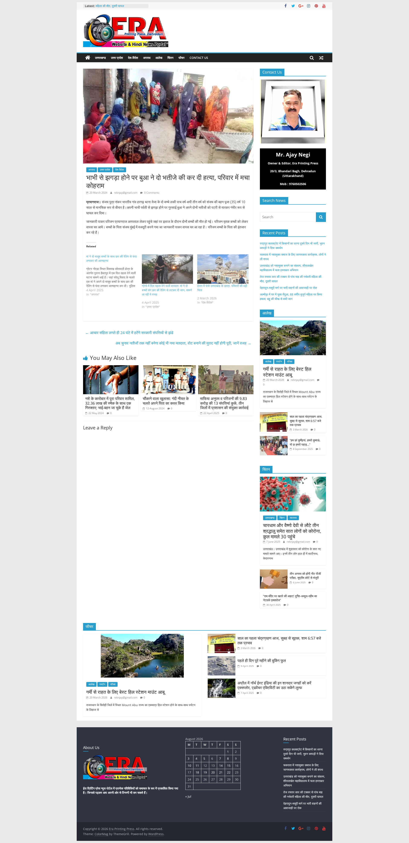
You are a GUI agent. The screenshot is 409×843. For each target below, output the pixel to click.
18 (197, 772)
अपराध (146, 58)
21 (221, 772)
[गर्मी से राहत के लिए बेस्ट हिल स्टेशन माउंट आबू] (293, 323)
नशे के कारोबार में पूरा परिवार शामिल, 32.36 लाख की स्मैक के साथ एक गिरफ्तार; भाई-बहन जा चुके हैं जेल (110, 403)
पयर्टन (279, 361)
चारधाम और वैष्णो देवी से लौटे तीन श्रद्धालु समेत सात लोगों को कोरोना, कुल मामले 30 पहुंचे (292, 531)
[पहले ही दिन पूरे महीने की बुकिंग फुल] (221, 658)
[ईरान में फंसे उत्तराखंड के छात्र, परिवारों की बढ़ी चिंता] (223, 269)
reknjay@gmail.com (126, 192)
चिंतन (170, 58)
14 (221, 765)
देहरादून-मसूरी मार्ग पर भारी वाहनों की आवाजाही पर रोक (288, 288)
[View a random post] (321, 57)
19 (205, 772)
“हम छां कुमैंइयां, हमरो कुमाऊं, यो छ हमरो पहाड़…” (305, 442)
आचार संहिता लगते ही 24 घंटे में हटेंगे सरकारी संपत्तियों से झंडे (129, 332)
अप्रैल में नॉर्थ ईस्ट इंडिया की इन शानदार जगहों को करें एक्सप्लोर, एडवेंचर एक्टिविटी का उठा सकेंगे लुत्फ (274, 685)
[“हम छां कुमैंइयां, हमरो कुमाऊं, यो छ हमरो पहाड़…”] (274, 438)
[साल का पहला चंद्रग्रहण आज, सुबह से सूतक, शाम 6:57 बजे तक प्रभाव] (274, 415)
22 (228, 772)
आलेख (159, 58)
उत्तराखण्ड (100, 58)
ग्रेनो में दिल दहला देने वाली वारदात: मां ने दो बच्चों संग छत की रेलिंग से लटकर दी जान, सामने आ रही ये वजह (167, 290)
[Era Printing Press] (87, 57)
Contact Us (199, 58)
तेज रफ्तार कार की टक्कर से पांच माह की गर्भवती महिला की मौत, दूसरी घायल (121, 8)
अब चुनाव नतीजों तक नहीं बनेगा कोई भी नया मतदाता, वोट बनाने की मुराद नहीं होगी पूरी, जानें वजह (183, 343)
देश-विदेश (133, 58)
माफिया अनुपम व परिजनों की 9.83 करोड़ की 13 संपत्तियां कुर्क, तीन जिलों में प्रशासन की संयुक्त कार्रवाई (224, 403)
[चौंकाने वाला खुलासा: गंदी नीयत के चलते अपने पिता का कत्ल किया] (168, 367)
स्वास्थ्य (293, 518)
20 (213, 772)
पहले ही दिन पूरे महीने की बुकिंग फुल (262, 660)
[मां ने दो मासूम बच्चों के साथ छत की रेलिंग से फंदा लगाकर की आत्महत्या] (114, 275)
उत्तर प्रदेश (117, 58)
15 (228, 765)
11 (197, 765)
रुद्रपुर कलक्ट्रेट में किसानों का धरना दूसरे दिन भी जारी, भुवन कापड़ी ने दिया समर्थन (303, 753)
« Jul (188, 796)
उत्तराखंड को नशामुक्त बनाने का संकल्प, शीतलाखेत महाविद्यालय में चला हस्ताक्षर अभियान (304, 780)
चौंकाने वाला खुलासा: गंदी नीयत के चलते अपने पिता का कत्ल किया (166, 401)
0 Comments (151, 192)
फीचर (181, 58)
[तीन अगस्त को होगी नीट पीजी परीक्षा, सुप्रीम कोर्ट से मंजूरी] (274, 572)
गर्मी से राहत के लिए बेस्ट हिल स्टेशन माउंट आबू (287, 372)
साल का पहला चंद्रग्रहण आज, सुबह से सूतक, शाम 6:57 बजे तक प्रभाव (306, 420)
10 (189, 765)
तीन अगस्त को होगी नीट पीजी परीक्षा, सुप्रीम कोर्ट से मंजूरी (305, 576)
